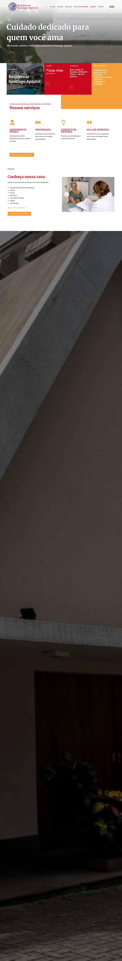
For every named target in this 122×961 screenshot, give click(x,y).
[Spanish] (113, 7)
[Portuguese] (110, 7)
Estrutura (68, 7)
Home (46, 7)
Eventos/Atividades (81, 7)
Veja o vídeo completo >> (17, 208)
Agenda (93, 7)
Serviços (60, 7)
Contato (101, 7)
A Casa (52, 7)
